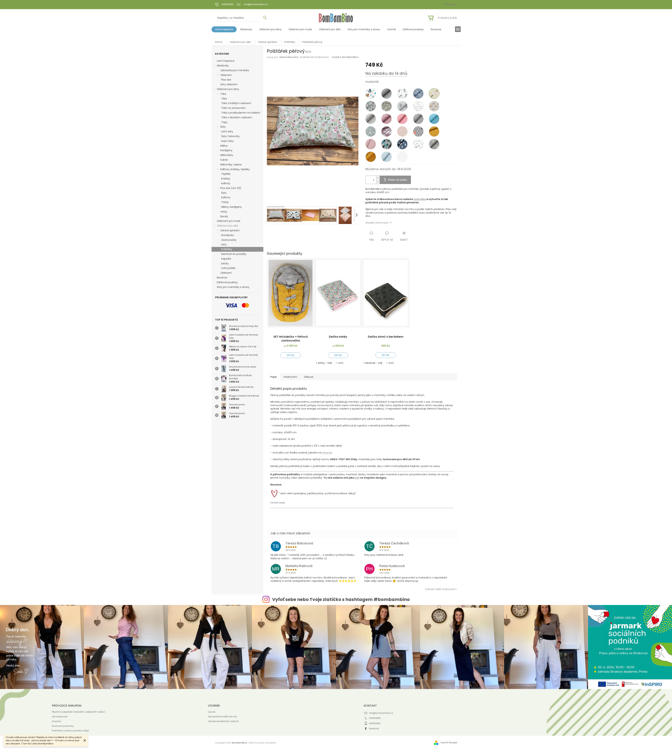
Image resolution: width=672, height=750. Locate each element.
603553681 (374, 718)
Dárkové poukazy (227, 282)
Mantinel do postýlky (233, 254)
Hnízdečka (227, 235)
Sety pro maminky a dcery (233, 287)
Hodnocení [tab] (290, 377)
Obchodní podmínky (63, 726)
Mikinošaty (226, 155)
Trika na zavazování (233, 108)
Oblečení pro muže (228, 221)
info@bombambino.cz (381, 713)
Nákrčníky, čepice (231, 164)
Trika (223, 94)
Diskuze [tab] (308, 377)
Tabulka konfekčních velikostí (223, 721)
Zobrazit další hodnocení (440, 589)
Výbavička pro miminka (234, 70)
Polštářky (226, 249)
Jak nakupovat (59, 716)
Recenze (222, 277)
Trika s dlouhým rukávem (236, 117)
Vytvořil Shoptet (448, 742)
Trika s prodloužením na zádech (240, 112)
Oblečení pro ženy (228, 89)
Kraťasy (225, 178)
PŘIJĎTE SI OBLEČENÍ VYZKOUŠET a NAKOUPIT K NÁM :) (78, 712)
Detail (290, 355)
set (357, 477)
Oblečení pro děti (227, 225)
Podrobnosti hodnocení (314, 57)
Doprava (56, 721)
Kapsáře (226, 258)
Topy (224, 122)
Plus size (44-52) (230, 188)
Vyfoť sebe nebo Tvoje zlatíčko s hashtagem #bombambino (341, 599)
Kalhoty (225, 183)
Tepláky (226, 174)
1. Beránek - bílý (373, 363)
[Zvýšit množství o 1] (378, 178)
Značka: (345, 57)
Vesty (223, 211)
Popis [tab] (273, 377)
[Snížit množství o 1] (378, 182)
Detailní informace (376, 222)
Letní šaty (227, 131)
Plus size (226, 79)
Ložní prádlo (228, 268)
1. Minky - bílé (324, 363)
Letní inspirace (226, 61)
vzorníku (420, 199)
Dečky (225, 263)
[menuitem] (224, 29)
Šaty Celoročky (230, 136)
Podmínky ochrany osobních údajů (70, 730)
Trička (225, 202)
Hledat (264, 18)
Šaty (223, 126)
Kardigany (226, 150)
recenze (327, 452)
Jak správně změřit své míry (222, 716)
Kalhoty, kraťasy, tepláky (235, 169)
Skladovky (223, 65)
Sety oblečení (228, 84)
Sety (224, 244)
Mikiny (224, 145)
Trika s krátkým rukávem (236, 103)
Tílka (224, 98)
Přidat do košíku (397, 180)
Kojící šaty (227, 141)
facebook (374, 728)
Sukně (224, 160)
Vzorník (211, 712)
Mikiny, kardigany (231, 207)
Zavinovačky (228, 240)
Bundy (224, 216)
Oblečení (226, 75)
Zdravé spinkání (229, 230)
